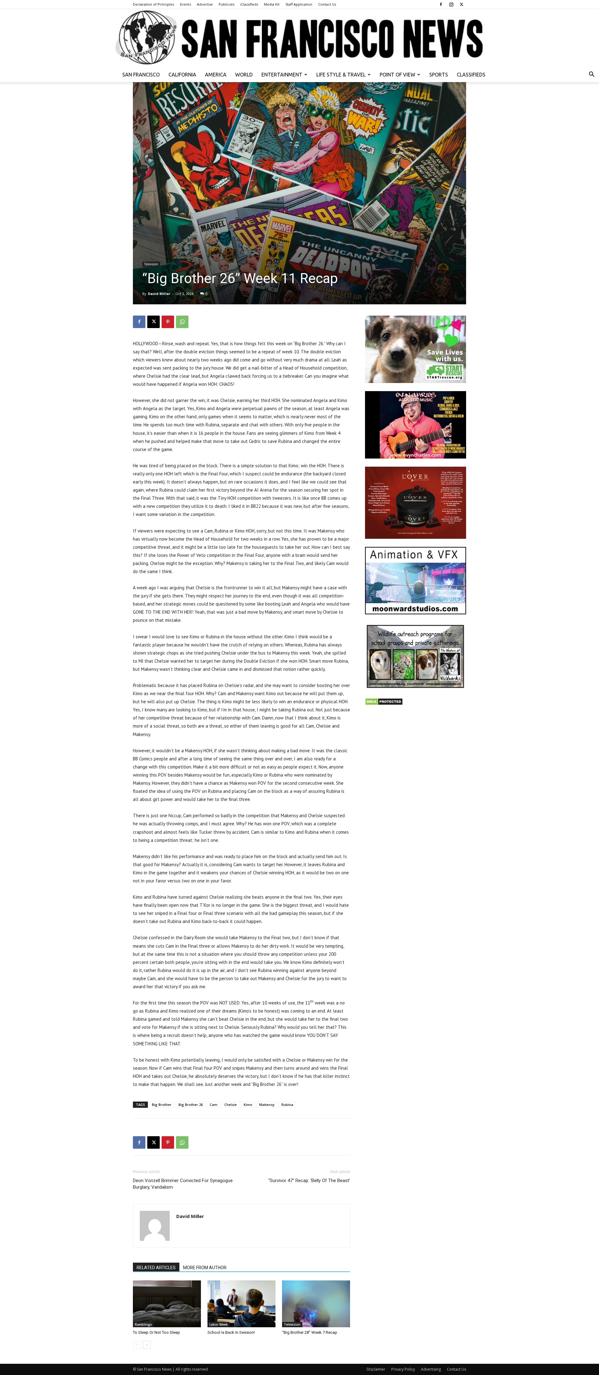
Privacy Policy (403, 1369)
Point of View (397, 74)
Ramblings (143, 1324)
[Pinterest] (168, 322)
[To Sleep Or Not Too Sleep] (167, 1303)
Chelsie (230, 1104)
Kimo (248, 1104)
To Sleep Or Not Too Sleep (156, 1332)
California (182, 74)
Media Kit (272, 4)
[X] (461, 4)
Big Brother (162, 1104)
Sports (438, 74)
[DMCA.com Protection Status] (384, 704)
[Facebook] (441, 4)
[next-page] (147, 1345)
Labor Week (218, 1324)
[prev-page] (137, 1345)
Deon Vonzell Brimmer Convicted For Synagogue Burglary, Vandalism (183, 1184)
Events (185, 4)
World (244, 74)
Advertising (431, 1369)
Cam (213, 1104)
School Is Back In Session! (231, 1332)
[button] (591, 75)
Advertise (205, 4)
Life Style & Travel (341, 74)
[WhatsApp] (182, 322)
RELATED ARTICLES (156, 1267)
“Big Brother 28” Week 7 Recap (309, 1332)
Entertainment (281, 74)
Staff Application (298, 4)
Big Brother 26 (190, 1104)
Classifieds (471, 74)
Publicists (226, 4)
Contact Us (327, 4)
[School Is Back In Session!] (241, 1303)
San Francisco (141, 74)
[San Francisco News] (299, 38)
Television (151, 264)
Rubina (287, 1104)
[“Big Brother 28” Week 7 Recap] (316, 1303)
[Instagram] (451, 4)
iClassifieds (249, 4)
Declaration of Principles (153, 4)
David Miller (159, 293)
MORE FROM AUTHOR (204, 1267)
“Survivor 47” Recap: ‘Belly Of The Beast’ (309, 1180)
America (215, 74)
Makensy (267, 1104)
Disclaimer (376, 1369)
